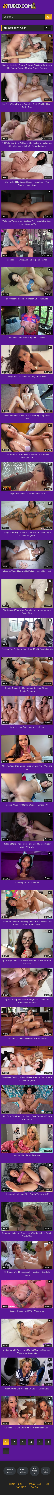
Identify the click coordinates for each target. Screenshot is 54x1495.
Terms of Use (34, 1484)
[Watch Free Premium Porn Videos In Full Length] (22, 6)
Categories (45, 1471)
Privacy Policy (15, 1484)
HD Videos (34, 1470)
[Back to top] (45, 1486)
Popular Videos (10, 1471)
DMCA (34, 1487)
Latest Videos (22, 1471)
